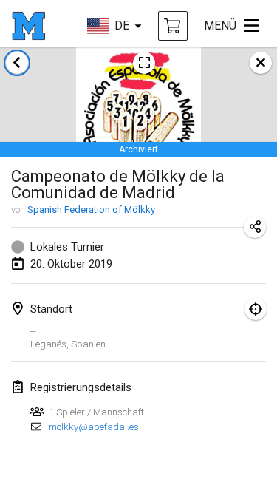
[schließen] (261, 63)
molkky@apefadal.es (94, 426)
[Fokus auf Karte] (255, 309)
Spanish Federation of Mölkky (91, 209)
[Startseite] (28, 26)
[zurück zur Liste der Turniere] (17, 63)
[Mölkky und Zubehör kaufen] (173, 26)
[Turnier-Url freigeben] (255, 227)
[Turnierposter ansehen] (144, 63)
